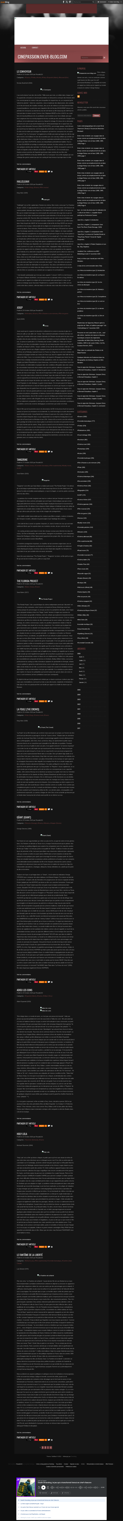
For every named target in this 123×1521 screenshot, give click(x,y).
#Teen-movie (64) (82, 569)
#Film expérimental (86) (84, 541)
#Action (38, 77)
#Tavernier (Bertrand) (31, 1140)
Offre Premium (109, 1464)
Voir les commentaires (24, 164)
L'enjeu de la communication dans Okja (89, 266)
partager (55, 1492)
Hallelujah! (23, 181)
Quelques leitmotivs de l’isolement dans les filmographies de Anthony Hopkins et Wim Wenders (90, 360)
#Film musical (44, 187)
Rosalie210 (19, 1464)
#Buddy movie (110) (83, 523)
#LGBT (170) (81, 495)
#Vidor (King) (29, 187)
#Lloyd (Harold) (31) (83, 629)
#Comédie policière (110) (85, 527)
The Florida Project (27, 581)
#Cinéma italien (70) (83, 559)
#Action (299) (81, 453)
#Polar (44, 77)
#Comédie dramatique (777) (86, 421)
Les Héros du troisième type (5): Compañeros (91, 296)
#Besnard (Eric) (64, 77)
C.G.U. (83, 1464)
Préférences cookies (71, 1466)
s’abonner (44, 1492)
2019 (78, 718)
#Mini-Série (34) (82, 619)
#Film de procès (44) (83, 596)
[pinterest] (70, 2)
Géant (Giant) (24, 817)
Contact (35, 47)
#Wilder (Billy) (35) (83, 615)
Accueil (23, 47)
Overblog (73, 1456)
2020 (78, 714)
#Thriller (33, 77)
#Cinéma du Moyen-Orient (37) (87, 610)
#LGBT (19, 468)
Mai (80, 668)
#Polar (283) (81, 467)
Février (81, 679)
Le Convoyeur (24, 71)
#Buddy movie (66, 465)
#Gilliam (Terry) (47, 996)
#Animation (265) (82, 472)
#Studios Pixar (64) (83, 564)
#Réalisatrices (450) (83, 430)
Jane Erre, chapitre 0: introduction (87, 220)
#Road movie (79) (83, 550)
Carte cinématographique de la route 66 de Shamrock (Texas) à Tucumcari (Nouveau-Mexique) (90, 128)
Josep (20, 307)
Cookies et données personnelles (55, 1466)
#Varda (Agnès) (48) (83, 592)
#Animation (28, 313)
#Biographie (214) (82, 490)
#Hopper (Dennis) (55, 823)
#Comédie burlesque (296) (85, 458)
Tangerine (22, 459)
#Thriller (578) (81, 426)
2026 (78, 653)
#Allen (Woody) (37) (83, 606)
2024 (78, 694)
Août (80, 657)
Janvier (81, 682)
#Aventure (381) (82, 439)
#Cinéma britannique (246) (85, 476)
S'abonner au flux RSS (78, 96)
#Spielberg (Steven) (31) (85, 633)
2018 (78, 723)
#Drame (27, 77)
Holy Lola (22, 1134)
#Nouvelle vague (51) (84, 573)
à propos (66, 1492)
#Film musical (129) (83, 509)
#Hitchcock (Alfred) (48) (84, 587)
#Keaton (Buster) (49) (84, 578)
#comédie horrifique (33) (85, 624)
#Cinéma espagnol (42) (84, 601)
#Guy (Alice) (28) (82, 638)
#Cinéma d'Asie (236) (84, 486)
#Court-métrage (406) (84, 435)
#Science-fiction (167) (84, 499)
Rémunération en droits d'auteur (95, 1464)
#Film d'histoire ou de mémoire (48, 313)
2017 (78, 728)
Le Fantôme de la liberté (30, 1255)
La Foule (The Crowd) (28, 709)
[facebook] (63, 2)
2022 (78, 704)
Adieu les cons (24, 990)
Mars (80, 675)
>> (50, 1447)
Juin (80, 664)
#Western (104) (82, 532)
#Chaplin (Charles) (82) (84, 546)
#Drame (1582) (82, 416)
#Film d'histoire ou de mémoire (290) (88, 462)
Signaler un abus (74, 1464)
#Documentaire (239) (84, 481)
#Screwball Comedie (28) (85, 643)
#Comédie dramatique (42, 465)
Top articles (59, 1464)
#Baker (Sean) (29, 465)
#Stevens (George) (31, 823)
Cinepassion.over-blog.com (42, 56)
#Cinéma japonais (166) (84, 504)
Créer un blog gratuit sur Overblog (45, 1464)
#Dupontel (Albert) (52, 77)
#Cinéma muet (38, 715)
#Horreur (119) (81, 518)
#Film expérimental (55, 465)
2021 (78, 709)
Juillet (81, 660)
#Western (46, 823)
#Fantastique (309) (83, 449)
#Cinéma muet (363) (83, 444)
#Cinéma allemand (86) (84, 536)
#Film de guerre (63, 313)
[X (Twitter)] (67, 2)
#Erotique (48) (81, 582)
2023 (78, 699)
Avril (80, 671)
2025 (78, 690)
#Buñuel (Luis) (29, 1261)
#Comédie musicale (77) (85, 555)
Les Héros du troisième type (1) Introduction (91, 270)
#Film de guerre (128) (84, 513)
